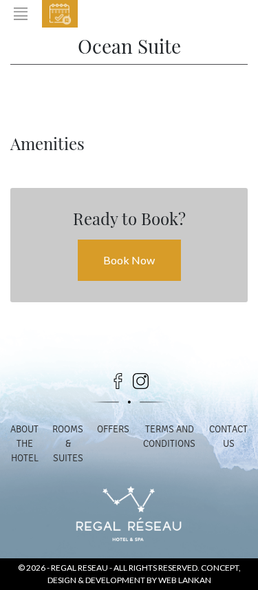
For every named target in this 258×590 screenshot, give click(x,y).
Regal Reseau (80, 567)
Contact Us (228, 436)
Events (141, 16)
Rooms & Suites (67, 443)
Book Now (60, 14)
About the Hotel (24, 443)
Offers (113, 429)
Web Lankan (184, 580)
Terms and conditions (169, 436)
